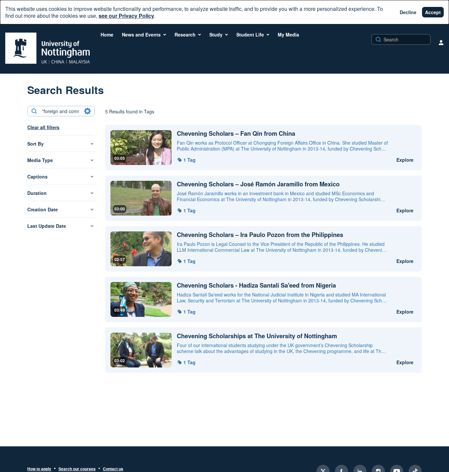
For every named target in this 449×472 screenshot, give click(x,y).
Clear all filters (43, 127)
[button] (186, 160)
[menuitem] (107, 34)
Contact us (113, 469)
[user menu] (441, 42)
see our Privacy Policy (126, 15)
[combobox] (61, 111)
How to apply (39, 469)
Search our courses (77, 469)
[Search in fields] (87, 111)
